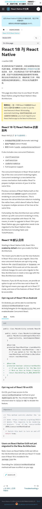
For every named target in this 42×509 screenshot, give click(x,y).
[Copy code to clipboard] (38, 328)
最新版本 (24, 23)
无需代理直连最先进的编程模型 (15, 2)
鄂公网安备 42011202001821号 (28, 504)
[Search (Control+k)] (38, 9)
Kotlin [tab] (12, 317)
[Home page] (4, 29)
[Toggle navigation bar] (3, 8)
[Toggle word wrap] (34, 328)
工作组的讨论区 (32, 69)
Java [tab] (5, 317)
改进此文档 (11, 475)
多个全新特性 (20, 135)
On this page (8, 43)
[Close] (40, 3)
